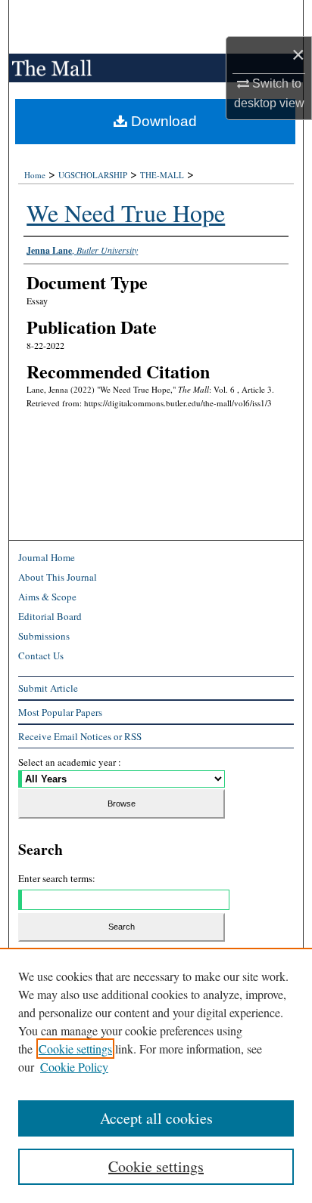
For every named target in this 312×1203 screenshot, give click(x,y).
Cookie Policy (74, 1067)
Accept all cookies (156, 1118)
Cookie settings (75, 1048)
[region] (156, 1075)
